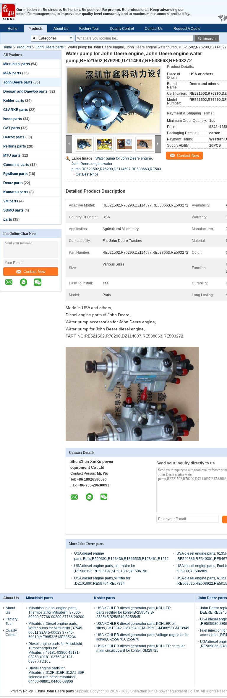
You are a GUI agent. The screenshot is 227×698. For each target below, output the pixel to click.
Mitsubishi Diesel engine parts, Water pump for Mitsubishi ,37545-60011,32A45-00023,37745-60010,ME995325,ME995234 (55, 630)
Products (35, 29)
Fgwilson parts (15, 174)
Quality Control (122, 29)
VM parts (10, 201)
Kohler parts (13, 101)
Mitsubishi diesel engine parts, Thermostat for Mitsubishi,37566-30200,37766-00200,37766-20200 (56, 612)
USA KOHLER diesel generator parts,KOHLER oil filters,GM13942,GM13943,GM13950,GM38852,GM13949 (142, 626)
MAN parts (12, 73)
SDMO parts (13, 210)
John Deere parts (50, 47)
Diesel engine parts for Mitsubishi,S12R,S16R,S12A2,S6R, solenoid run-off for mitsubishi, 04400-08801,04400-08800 (56, 675)
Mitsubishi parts (16, 64)
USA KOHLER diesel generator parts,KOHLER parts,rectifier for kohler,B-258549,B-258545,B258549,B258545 (133, 612)
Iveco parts (12, 119)
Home (12, 29)
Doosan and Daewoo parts (25, 91)
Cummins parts (16, 165)
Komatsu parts (15, 192)
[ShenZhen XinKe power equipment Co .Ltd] (8, 12)
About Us (60, 29)
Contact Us (154, 29)
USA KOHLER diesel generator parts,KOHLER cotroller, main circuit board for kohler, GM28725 (140, 648)
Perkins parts (14, 146)
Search (209, 38)
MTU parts (12, 155)
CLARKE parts (15, 110)
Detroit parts (14, 137)
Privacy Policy (21, 691)
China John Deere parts (54, 691)
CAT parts (11, 128)
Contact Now (34, 271)
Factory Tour (89, 29)
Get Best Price (87, 174)
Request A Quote (187, 29)
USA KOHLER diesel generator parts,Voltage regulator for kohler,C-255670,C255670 (142, 637)
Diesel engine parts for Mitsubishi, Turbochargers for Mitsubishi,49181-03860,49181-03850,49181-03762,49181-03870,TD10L (55, 652)
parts (7, 219)
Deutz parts (13, 183)
